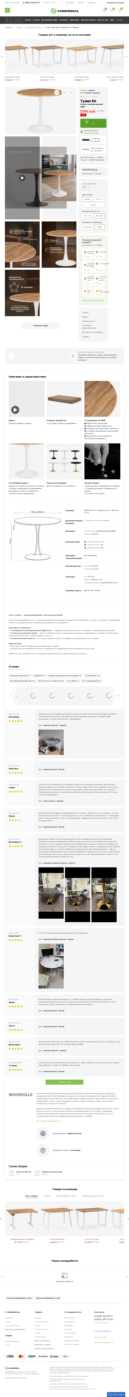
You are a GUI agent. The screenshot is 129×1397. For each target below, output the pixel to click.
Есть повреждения (92, 681)
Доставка (70, 3)
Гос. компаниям (70, 1333)
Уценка (7, 1345)
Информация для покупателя (15, 1378)
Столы (28, 20)
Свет (112, 20)
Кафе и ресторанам (71, 1344)
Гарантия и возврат (42, 1321)
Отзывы (8, 1321)
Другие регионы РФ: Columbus (13, 3)
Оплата (80, 3)
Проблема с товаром (43, 1344)
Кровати (63, 20)
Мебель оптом (69, 1318)
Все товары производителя (48, 1121)
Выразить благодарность (44, 1348)
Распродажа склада (12, 1341)
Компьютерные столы (92, 1196)
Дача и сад (102, 20)
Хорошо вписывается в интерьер (65, 675)
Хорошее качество (20, 675)
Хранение (74, 20)
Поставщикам (69, 1321)
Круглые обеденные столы (48, 1298)
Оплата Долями (40, 1337)
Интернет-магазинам (71, 1340)
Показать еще (64, 1082)
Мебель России (74, 1133)
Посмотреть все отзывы (93, 300)
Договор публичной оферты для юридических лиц (72, 1388)
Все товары (32, 1196)
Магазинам (68, 1329)
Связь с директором (42, 1341)
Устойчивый (92, 675)
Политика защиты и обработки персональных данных (69, 1376)
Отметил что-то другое (51, 681)
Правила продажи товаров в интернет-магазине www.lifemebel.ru (67, 1380)
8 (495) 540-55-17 (31, 3)
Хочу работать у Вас (12, 1325)
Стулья (36, 20)
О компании (9, 1318)
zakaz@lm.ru (105, 1331)
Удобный (39, 675)
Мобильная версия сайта (103, 1342)
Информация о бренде (92, 174)
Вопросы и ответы (42, 1329)
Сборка (37, 1325)
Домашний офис (49, 20)
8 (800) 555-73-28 (103, 1319)
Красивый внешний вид (22, 681)
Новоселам (68, 1337)
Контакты (91, 3)
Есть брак (73, 681)
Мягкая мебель (88, 20)
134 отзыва (92, 96)
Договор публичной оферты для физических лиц (68, 1384)
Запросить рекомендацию (15, 1329)
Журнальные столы (66, 1196)
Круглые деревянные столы (19, 1298)
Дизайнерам (68, 1325)
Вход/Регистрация (115, 3)
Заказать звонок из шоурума (91, 352)
